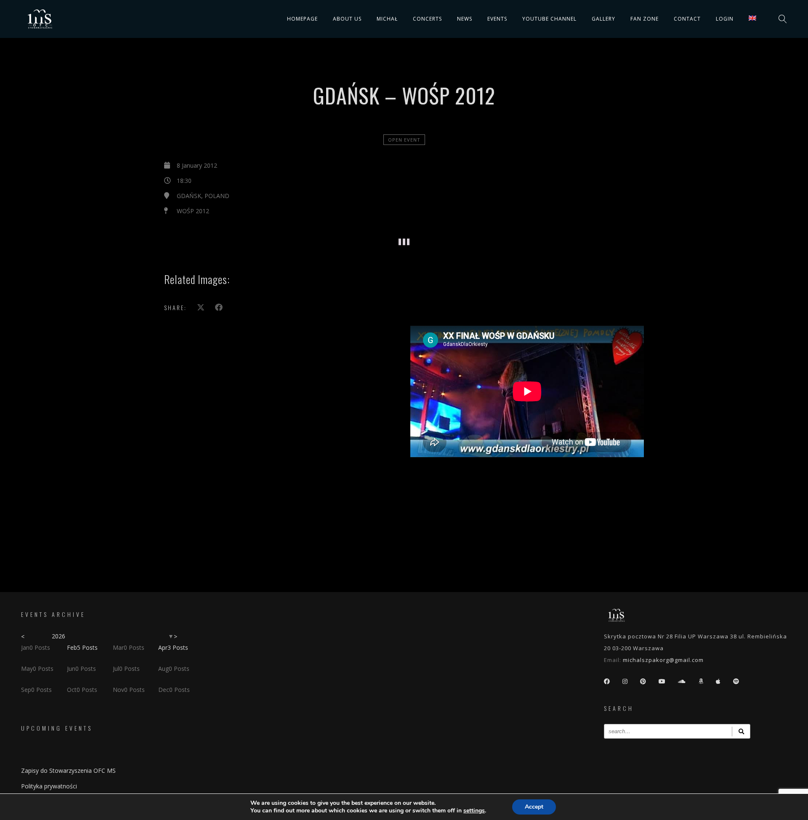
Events (497, 18)
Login (725, 18)
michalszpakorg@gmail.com (663, 660)
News (464, 18)
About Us (347, 18)
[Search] (741, 731)
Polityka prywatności (49, 786)
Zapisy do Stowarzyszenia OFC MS (68, 770)
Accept (534, 807)
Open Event (404, 140)
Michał (387, 18)
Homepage (302, 18)
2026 (58, 636)
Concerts (427, 18)
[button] (245, 230)
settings (474, 811)
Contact (687, 18)
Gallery (603, 18)
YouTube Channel (549, 18)
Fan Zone (644, 18)
